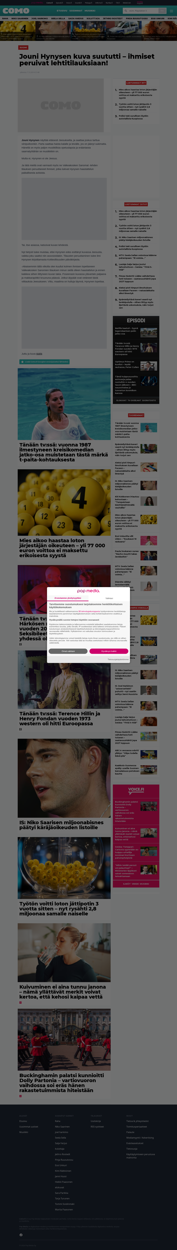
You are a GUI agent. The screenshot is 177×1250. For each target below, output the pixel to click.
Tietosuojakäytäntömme (118, 659)
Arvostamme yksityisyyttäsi (67, 598)
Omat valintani (68, 651)
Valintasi (109, 598)
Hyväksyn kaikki (108, 651)
